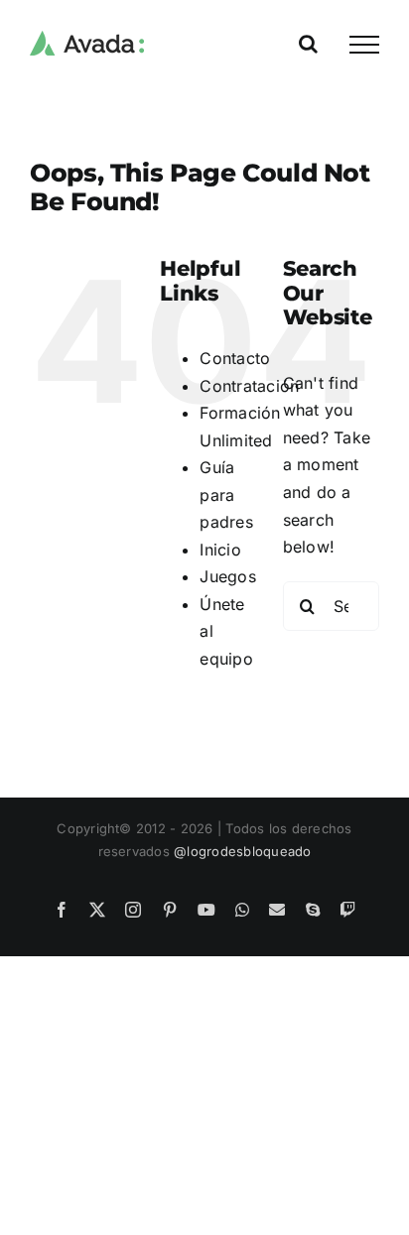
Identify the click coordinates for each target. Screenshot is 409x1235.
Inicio (220, 549)
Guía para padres (226, 494)
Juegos (227, 576)
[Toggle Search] (308, 44)
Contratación (249, 386)
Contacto (235, 358)
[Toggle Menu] (364, 45)
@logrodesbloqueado (242, 851)
